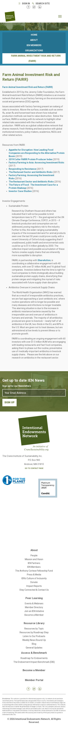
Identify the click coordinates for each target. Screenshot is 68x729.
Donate (34, 582)
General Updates (34, 647)
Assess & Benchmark (34, 652)
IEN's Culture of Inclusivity (34, 578)
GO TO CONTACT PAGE (34, 468)
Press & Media (34, 574)
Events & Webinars (34, 603)
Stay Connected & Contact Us (34, 590)
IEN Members (34, 45)
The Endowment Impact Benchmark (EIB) (34, 662)
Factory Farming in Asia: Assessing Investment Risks (36, 162)
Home (34, 35)
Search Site (43, 3)
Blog (34, 644)
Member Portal (34, 680)
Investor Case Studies (20, 191)
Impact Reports (34, 586)
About (34, 40)
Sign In (26, 3)
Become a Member (34, 615)
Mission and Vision (34, 559)
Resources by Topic (34, 628)
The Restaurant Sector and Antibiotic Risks (31, 181)
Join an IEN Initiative (34, 611)
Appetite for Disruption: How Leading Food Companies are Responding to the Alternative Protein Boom (37, 153)
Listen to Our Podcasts (34, 636)
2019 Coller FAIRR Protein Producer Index (30, 159)
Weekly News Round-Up (34, 640)
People (34, 555)
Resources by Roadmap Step (34, 632)
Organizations (34, 50)
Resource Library (34, 623)
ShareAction (44, 260)
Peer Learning (34, 598)
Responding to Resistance (22, 169)
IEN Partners (34, 563)
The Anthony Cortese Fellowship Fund (34, 570)
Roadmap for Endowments (34, 658)
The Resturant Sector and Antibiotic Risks (31, 172)
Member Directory (34, 607)
